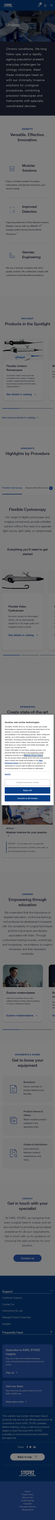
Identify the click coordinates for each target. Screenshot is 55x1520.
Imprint (8, 774)
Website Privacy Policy (33, 755)
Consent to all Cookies (27, 798)
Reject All (27, 790)
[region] (27, 760)
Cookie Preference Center (27, 782)
